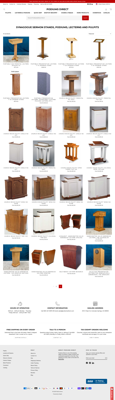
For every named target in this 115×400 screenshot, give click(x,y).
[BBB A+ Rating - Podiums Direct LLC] (96, 381)
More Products (83, 13)
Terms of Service (35, 367)
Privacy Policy (34, 370)
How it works (94, 337)
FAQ (32, 358)
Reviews (33, 372)
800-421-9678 (48, 311)
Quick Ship (38, 13)
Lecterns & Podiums (22, 13)
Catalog (106, 13)
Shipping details (20, 337)
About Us (5, 4)
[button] (111, 393)
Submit (85, 18)
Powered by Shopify (57, 394)
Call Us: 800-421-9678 (46, 4)
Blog (32, 375)
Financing (36, 4)
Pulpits (8, 13)
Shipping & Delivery (36, 360)
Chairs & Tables (67, 13)
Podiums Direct (57, 9)
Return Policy (34, 365)
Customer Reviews (21, 4)
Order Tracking (34, 363)
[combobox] (54, 18)
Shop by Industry (51, 13)
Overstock (97, 13)
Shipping (30, 4)
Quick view (16, 60)
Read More (61, 359)
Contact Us (12, 4)
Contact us (57, 337)
